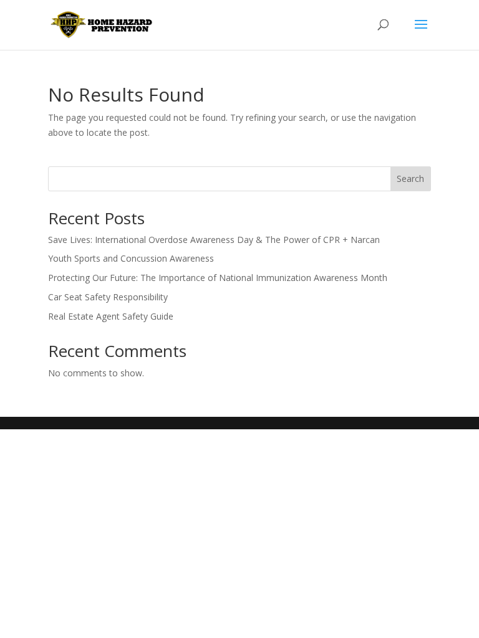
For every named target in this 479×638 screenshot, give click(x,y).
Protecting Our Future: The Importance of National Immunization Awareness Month (217, 277)
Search (410, 178)
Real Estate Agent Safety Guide (110, 316)
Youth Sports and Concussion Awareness (131, 258)
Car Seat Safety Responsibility (108, 297)
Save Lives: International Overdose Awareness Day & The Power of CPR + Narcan (214, 239)
